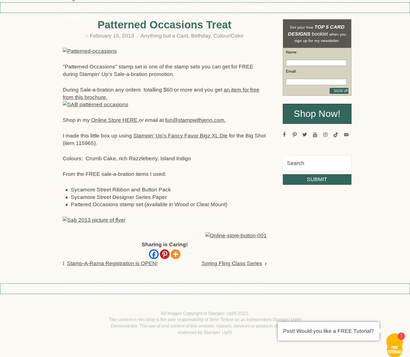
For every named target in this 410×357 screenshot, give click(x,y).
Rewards (282, 7)
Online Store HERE (115, 120)
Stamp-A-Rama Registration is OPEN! (112, 263)
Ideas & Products (169, 7)
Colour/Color (228, 36)
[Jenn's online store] (235, 236)
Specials (313, 7)
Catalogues (125, 7)
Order (340, 7)
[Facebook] (154, 254)
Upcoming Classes (211, 288)
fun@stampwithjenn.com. (195, 120)
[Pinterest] (165, 254)
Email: (291, 71)
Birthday (201, 36)
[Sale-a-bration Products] (95, 220)
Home (74, 7)
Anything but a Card (164, 36)
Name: (292, 52)
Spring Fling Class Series (232, 263)
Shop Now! (317, 114)
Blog (96, 7)
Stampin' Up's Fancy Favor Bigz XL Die (180, 136)
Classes (252, 7)
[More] (175, 254)
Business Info (216, 7)
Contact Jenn (83, 288)
